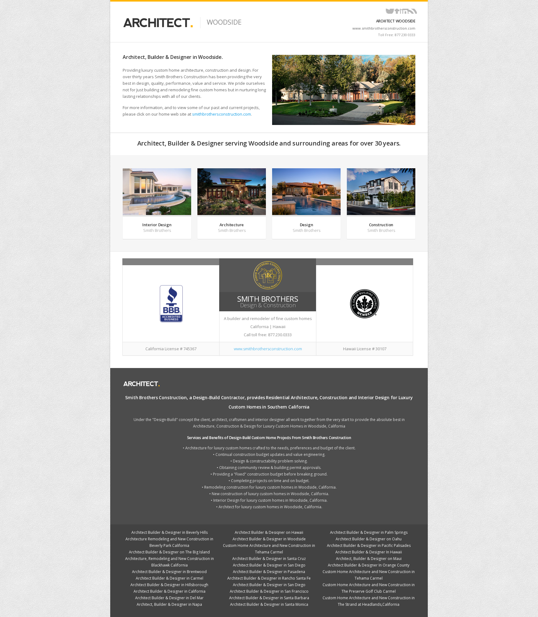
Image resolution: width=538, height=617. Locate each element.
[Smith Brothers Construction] (343, 90)
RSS (412, 11)
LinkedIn (404, 11)
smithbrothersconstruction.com (221, 114)
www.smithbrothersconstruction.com (383, 28)
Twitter (390, 11)
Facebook (397, 11)
